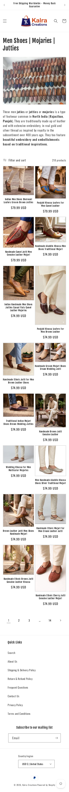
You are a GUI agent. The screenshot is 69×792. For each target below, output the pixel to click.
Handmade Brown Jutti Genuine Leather (50, 433)
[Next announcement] (65, 5)
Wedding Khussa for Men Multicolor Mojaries (18, 469)
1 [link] (8, 620)
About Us (12, 661)
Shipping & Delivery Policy (22, 670)
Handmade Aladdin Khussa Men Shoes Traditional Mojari (50, 248)
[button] (5, 21)
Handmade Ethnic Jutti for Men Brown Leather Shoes (18, 381)
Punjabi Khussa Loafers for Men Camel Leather (50, 204)
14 (50, 620)
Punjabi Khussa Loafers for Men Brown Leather (50, 330)
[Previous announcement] (4, 5)
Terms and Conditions (19, 713)
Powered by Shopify (46, 784)
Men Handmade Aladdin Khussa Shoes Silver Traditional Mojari (50, 482)
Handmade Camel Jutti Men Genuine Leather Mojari (18, 253)
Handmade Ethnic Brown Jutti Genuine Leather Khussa (18, 580)
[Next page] (60, 620)
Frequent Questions (18, 687)
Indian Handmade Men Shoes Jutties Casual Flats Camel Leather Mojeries (18, 307)
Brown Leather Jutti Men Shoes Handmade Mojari (18, 532)
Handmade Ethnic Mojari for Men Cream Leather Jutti (50, 530)
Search (11, 653)
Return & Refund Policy (20, 679)
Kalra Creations (29, 784)
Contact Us (13, 696)
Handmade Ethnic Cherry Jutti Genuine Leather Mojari (51, 597)
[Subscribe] (56, 737)
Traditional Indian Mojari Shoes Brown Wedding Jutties (18, 422)
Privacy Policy (15, 705)
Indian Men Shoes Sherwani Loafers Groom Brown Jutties (18, 201)
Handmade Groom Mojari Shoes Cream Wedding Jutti (50, 368)
